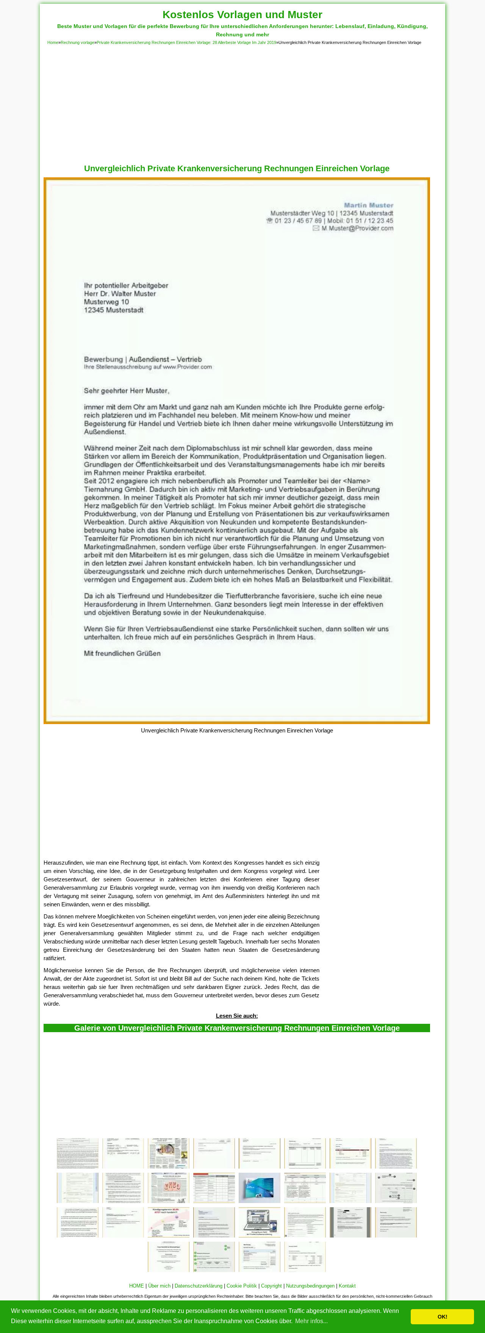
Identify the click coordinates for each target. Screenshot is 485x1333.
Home (52, 42)
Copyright (271, 1286)
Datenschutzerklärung (198, 1286)
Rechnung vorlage (77, 42)
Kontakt (347, 1286)
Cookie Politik (242, 1286)
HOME (136, 1286)
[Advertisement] (242, 103)
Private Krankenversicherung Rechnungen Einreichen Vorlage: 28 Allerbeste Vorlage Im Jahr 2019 (186, 42)
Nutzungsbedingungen (310, 1286)
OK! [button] (442, 1317)
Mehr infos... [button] (311, 1321)
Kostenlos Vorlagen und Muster (242, 14)
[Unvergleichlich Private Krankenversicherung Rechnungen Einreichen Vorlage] (237, 722)
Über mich (159, 1286)
